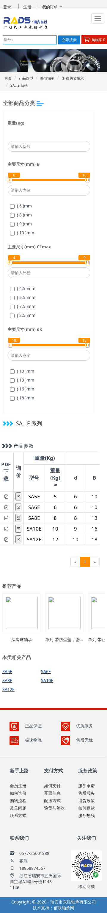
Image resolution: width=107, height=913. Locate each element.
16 (94, 528)
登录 (7, 7)
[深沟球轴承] (21, 612)
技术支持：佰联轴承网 (53, 908)
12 (55, 539)
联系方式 (18, 815)
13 (94, 517)
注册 (27, 7)
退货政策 (86, 800)
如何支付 (52, 785)
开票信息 (52, 793)
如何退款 (86, 808)
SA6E (34, 507)
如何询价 (18, 793)
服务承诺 (86, 785)
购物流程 (18, 800)
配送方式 (52, 800)
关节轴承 (47, 78)
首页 (8, 78)
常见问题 (18, 808)
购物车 (98, 39)
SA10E (34, 528)
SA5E (34, 496)
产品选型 (26, 78)
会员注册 (18, 785)
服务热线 (86, 815)
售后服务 (86, 793)
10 (94, 496)
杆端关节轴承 (73, 78)
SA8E (34, 517)
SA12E (34, 539)
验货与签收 (54, 808)
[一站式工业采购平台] (40, 23)
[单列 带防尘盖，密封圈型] (64, 612)
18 (94, 539)
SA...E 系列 (19, 85)
